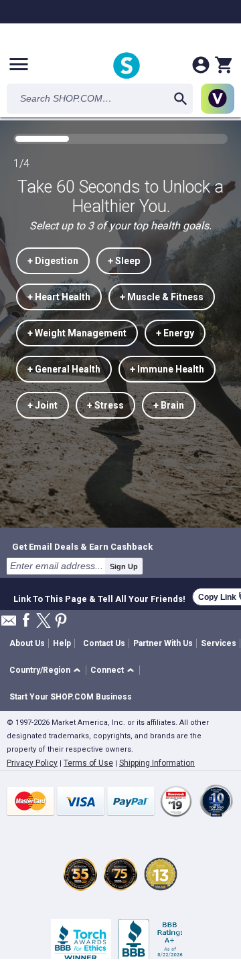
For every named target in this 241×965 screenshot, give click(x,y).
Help (62, 643)
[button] (47, 670)
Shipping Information (157, 763)
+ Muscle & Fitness (162, 297)
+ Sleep (124, 260)
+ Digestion (52, 260)
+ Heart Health (58, 297)
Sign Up (124, 566)
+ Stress (105, 405)
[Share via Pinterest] (61, 621)
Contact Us (104, 643)
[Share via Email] (8, 624)
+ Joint (42, 405)
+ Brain (168, 405)
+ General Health (63, 369)
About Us (27, 643)
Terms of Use (88, 763)
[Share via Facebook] (26, 621)
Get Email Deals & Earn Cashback (82, 546)
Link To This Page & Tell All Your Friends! (99, 597)
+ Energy (175, 333)
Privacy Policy (32, 763)
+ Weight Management (77, 333)
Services (218, 643)
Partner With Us (163, 643)
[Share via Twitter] (43, 621)
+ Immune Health (167, 369)
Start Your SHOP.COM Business (70, 697)
